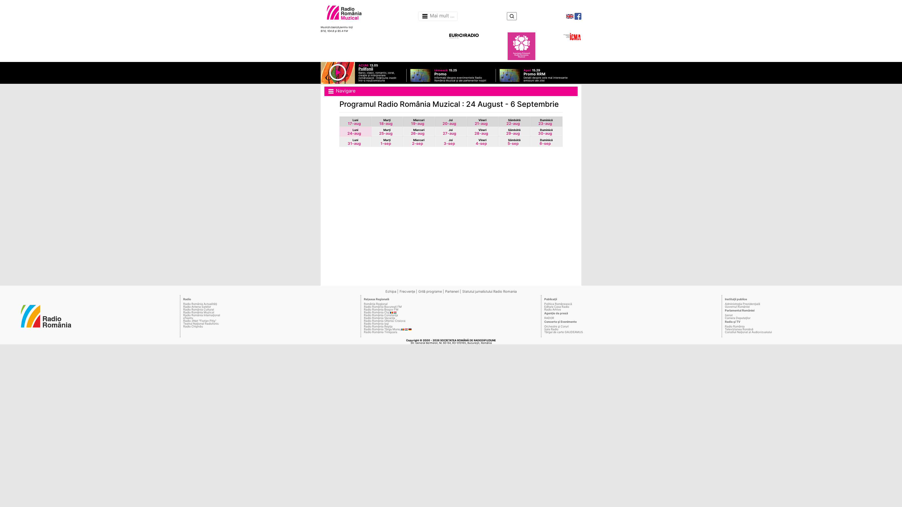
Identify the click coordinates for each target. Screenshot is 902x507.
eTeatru (188, 318)
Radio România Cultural (198, 309)
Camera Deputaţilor (737, 318)
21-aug (481, 122)
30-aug (545, 132)
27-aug (449, 132)
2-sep (418, 142)
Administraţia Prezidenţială (742, 304)
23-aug (545, 122)
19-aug (417, 122)
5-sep (514, 142)
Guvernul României (737, 306)
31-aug (354, 142)
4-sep (481, 142)
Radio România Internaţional (201, 315)
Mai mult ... (442, 16)
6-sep (546, 142)
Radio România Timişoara (380, 332)
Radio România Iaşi (376, 323)
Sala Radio (551, 329)
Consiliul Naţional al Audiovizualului (748, 332)
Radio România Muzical (198, 312)
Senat (729, 315)
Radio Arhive (552, 309)
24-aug (354, 132)
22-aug (513, 122)
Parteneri (452, 291)
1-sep (386, 142)
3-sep (449, 142)
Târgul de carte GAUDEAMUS (563, 332)
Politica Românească (558, 304)
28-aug (481, 132)
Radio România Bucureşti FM (383, 306)
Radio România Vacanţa (379, 318)
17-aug (354, 122)
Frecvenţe (407, 291)
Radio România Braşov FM (381, 309)
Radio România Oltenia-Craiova (384, 321)
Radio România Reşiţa (378, 326)
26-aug (417, 132)
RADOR (549, 318)
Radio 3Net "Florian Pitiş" (199, 321)
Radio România (735, 326)
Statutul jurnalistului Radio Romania (489, 291)
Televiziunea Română (739, 329)
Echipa (390, 291)
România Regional (376, 304)
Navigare (345, 91)
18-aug (386, 122)
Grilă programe (430, 291)
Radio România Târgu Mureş (382, 329)
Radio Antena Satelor (197, 306)
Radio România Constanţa (381, 315)
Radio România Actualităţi (200, 304)
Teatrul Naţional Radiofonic (201, 323)
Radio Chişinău (193, 326)
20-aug (449, 122)
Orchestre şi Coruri (556, 326)
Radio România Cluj (376, 312)
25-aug (386, 132)
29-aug (513, 132)
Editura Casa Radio (556, 306)
